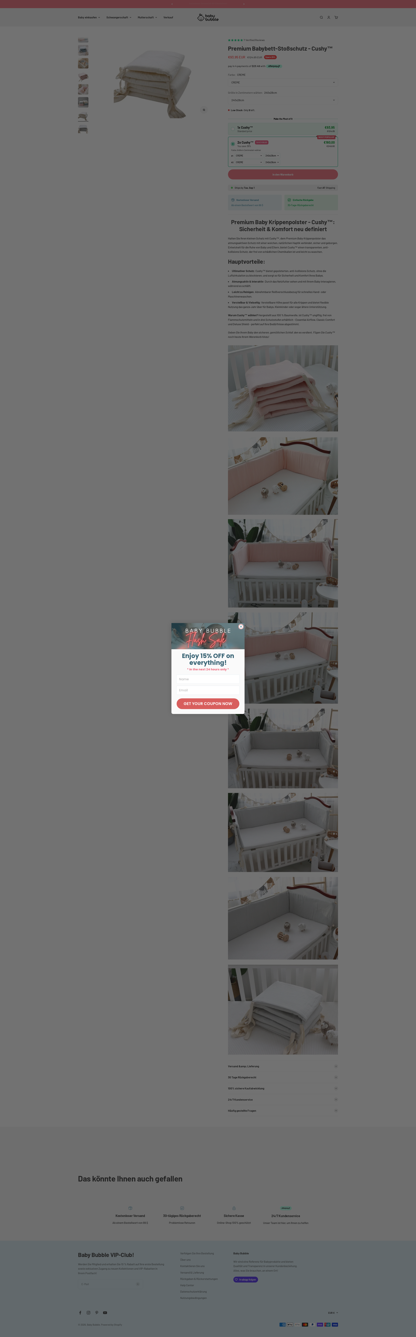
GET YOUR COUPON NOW (208, 703)
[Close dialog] (241, 626)
